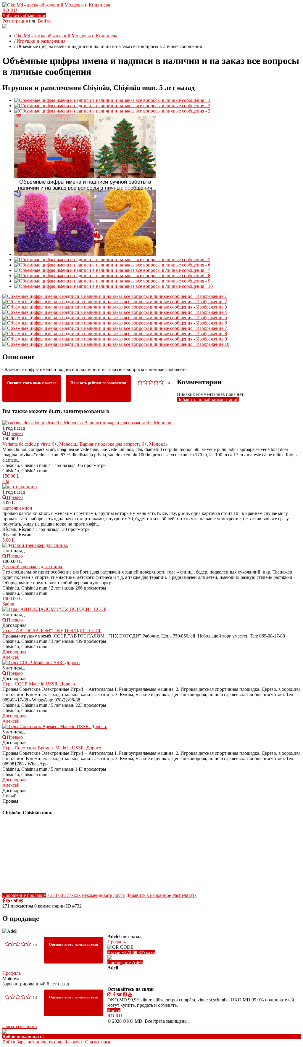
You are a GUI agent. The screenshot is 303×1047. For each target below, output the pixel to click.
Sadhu (8, 603)
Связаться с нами (19, 1026)
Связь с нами (98, 1041)
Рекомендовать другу (103, 895)
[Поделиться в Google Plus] (9, 900)
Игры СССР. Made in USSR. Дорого (38, 683)
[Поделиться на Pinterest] (21, 900)
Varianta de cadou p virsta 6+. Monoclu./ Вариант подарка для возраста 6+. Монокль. (85, 444)
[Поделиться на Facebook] (3, 900)
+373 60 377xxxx (64, 895)
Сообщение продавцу (24, 895)
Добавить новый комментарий (208, 399)
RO (5, 10)
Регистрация (15, 20)
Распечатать (184, 895)
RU (13, 10)
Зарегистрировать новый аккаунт (50, 1041)
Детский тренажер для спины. (32, 566)
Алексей (11, 657)
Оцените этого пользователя (32, 382)
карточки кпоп (17, 507)
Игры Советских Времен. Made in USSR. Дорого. (52, 747)
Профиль (11, 973)
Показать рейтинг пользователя (98, 382)
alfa (5, 481)
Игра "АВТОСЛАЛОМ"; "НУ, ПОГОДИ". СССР (51, 630)
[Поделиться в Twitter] (16, 900)
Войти (44, 20)
